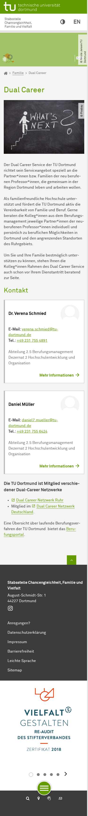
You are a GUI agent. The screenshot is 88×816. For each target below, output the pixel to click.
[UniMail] (60, 799)
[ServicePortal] (49, 799)
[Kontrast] (63, 22)
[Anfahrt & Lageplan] (38, 799)
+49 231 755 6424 (32, 431)
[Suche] (27, 799)
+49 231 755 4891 (32, 340)
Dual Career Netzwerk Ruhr (39, 500)
